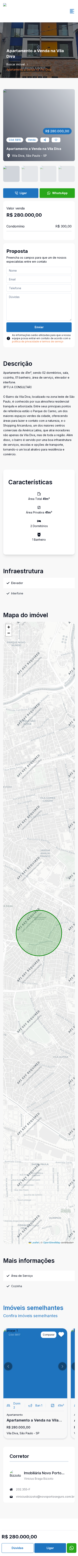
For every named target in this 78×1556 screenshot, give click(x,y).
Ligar (23, 193)
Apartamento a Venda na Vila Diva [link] (28, 69)
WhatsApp (60, 193)
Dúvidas (17, 1548)
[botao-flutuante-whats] (71, 1548)
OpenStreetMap (51, 1242)
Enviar (39, 327)
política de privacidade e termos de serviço (37, 341)
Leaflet (35, 1242)
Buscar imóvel (15, 64)
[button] (9, 627)
